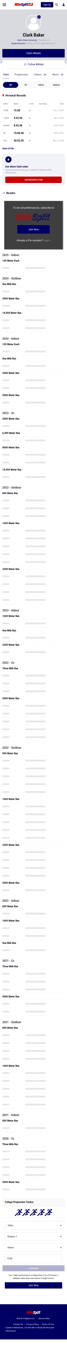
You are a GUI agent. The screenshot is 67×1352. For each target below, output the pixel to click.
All (10, 85)
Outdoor (56, 85)
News (57, 74)
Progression (21, 74)
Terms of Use (48, 1324)
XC (26, 85)
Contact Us (18, 1324)
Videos (40, 74)
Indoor (41, 85)
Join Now (33, 1285)
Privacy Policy (32, 1324)
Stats (6, 74)
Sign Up (47, 4)
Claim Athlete (33, 53)
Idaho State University (27, 40)
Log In (46, 240)
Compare (33, 1268)
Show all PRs (8, 148)
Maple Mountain (19, 43)
